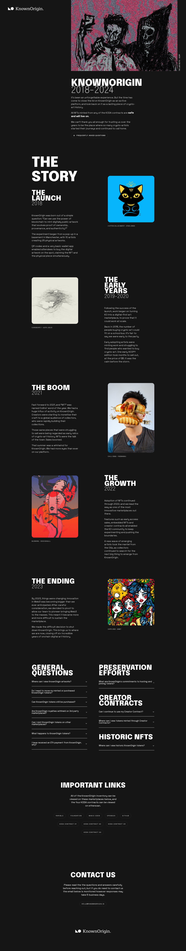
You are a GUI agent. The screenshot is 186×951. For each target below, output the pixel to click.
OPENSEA (111, 816)
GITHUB (125, 816)
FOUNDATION (76, 816)
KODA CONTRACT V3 (117, 824)
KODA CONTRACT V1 (68, 824)
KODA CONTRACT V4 (92, 832)
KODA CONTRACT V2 (92, 824)
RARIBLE (60, 816)
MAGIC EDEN (94, 816)
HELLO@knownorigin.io (93, 904)
